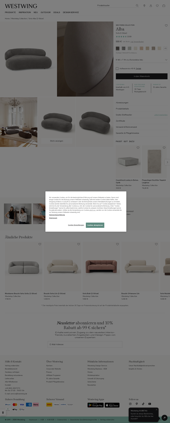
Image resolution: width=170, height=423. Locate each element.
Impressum (53, 218)
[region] (85, 211)
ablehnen (92, 210)
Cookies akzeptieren (95, 225)
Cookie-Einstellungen (76, 225)
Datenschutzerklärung (57, 215)
